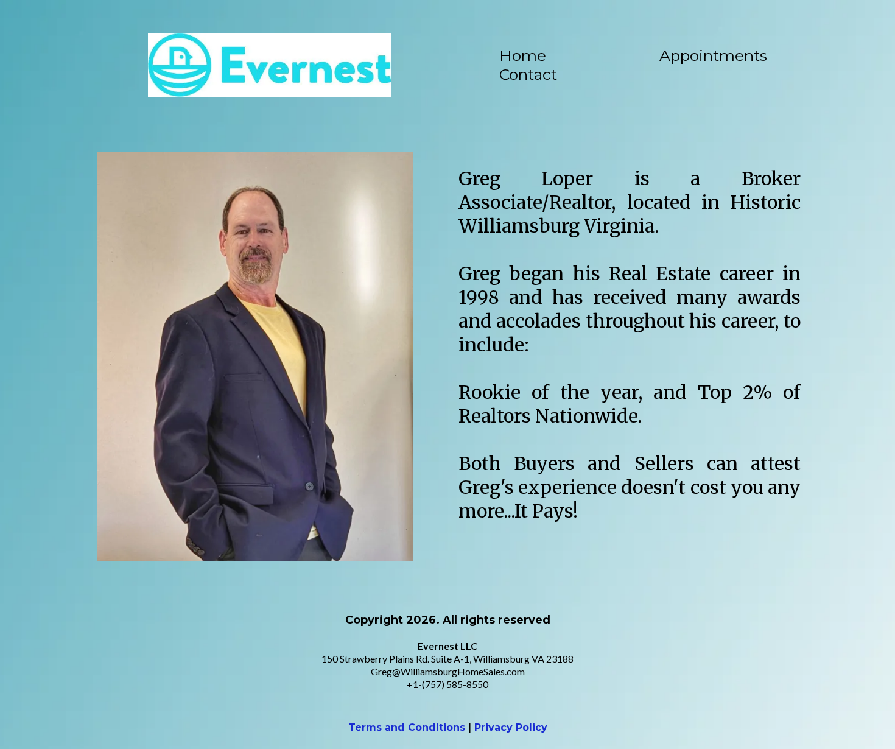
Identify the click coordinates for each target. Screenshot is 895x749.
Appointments (713, 55)
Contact (528, 74)
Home (522, 55)
